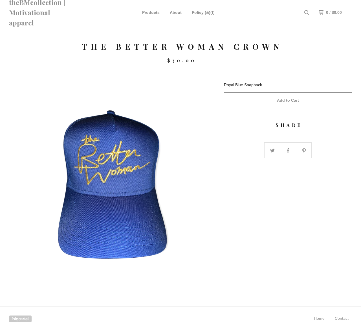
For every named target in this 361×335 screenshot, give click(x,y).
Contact (342, 318)
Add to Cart (288, 100)
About (176, 12)
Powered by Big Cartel (20, 319)
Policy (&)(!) (203, 12)
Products (151, 12)
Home (319, 318)
